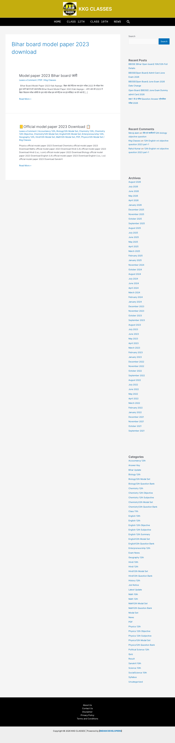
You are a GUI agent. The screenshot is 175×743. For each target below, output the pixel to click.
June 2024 (134, 283)
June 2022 (134, 389)
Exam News (134, 552)
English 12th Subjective (140, 529)
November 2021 (136, 421)
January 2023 (135, 357)
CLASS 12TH (76, 21)
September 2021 (137, 430)
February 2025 (136, 255)
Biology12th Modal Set (67, 131)
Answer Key (134, 465)
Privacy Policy (87, 715)
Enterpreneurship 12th (93, 134)
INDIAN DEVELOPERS (110, 731)
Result (132, 658)
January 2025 (135, 260)
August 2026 (135, 182)
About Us (87, 705)
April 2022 (133, 398)
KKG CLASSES (95, 9)
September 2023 (137, 320)
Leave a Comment (28, 80)
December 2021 (136, 417)
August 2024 (135, 274)
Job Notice (134, 585)
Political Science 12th (139, 649)
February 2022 (136, 407)
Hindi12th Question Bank (140, 576)
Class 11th (133, 511)
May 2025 (133, 242)
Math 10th (133, 594)
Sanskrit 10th (135, 663)
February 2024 (136, 297)
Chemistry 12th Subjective (141, 497)
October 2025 (135, 218)
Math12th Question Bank (140, 608)
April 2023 (134, 343)
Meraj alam (134, 133)
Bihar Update (135, 470)
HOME (57, 21)
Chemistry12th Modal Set (46, 134)
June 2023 (134, 334)
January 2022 (135, 412)
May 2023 (133, 338)
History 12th (134, 580)
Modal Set (133, 612)
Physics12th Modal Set (92, 137)
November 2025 (136, 214)
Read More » (25, 98)
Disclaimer (87, 712)
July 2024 (133, 278)
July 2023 (133, 329)
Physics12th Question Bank (142, 645)
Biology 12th (134, 474)
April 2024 (134, 288)
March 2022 (134, 403)
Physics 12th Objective (139, 631)
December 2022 (136, 361)
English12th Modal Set (70, 134)
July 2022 (133, 384)
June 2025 (134, 237)
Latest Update (135, 589)
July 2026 (133, 186)
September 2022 (137, 375)
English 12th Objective (139, 525)
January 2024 (135, 301)
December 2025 (136, 209)
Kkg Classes (134, 140)
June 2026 (134, 191)
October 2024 (135, 269)
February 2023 (136, 352)
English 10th (134, 516)
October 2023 (135, 315)
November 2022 (136, 366)
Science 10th (135, 668)
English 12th (134, 520)
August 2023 (135, 325)
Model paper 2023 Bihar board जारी (48, 75)
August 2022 (135, 380)
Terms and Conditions (87, 718)
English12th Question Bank (141, 543)
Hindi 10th (133, 562)
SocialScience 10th (138, 672)
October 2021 (135, 426)
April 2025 (133, 246)
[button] (128, 22)
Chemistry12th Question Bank (143, 506)
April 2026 (133, 200)
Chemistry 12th (86, 131)
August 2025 (135, 228)
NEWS (117, 21)
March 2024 (134, 292)
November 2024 (136, 265)
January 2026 (135, 205)
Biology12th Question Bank (141, 483)
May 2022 (133, 394)
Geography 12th (26, 137)
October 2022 (135, 371)
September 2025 (137, 223)
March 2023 (134, 347)
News (131, 617)
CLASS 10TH (99, 21)
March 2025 (134, 251)
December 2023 (136, 306)
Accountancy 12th (46, 131)
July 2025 (133, 232)
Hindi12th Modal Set (45, 137)
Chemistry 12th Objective (141, 493)
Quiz (131, 654)
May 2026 (133, 196)
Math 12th (133, 599)
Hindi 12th (133, 566)
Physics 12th (135, 626)
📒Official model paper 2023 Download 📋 (55, 126)
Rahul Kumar (135, 148)
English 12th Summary (139, 534)
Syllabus (133, 677)
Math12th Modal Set (65, 137)
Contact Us (87, 708)
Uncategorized (136, 681)
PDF (40, 80)
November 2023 (136, 311)
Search (132, 36)
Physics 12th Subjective (140, 635)
